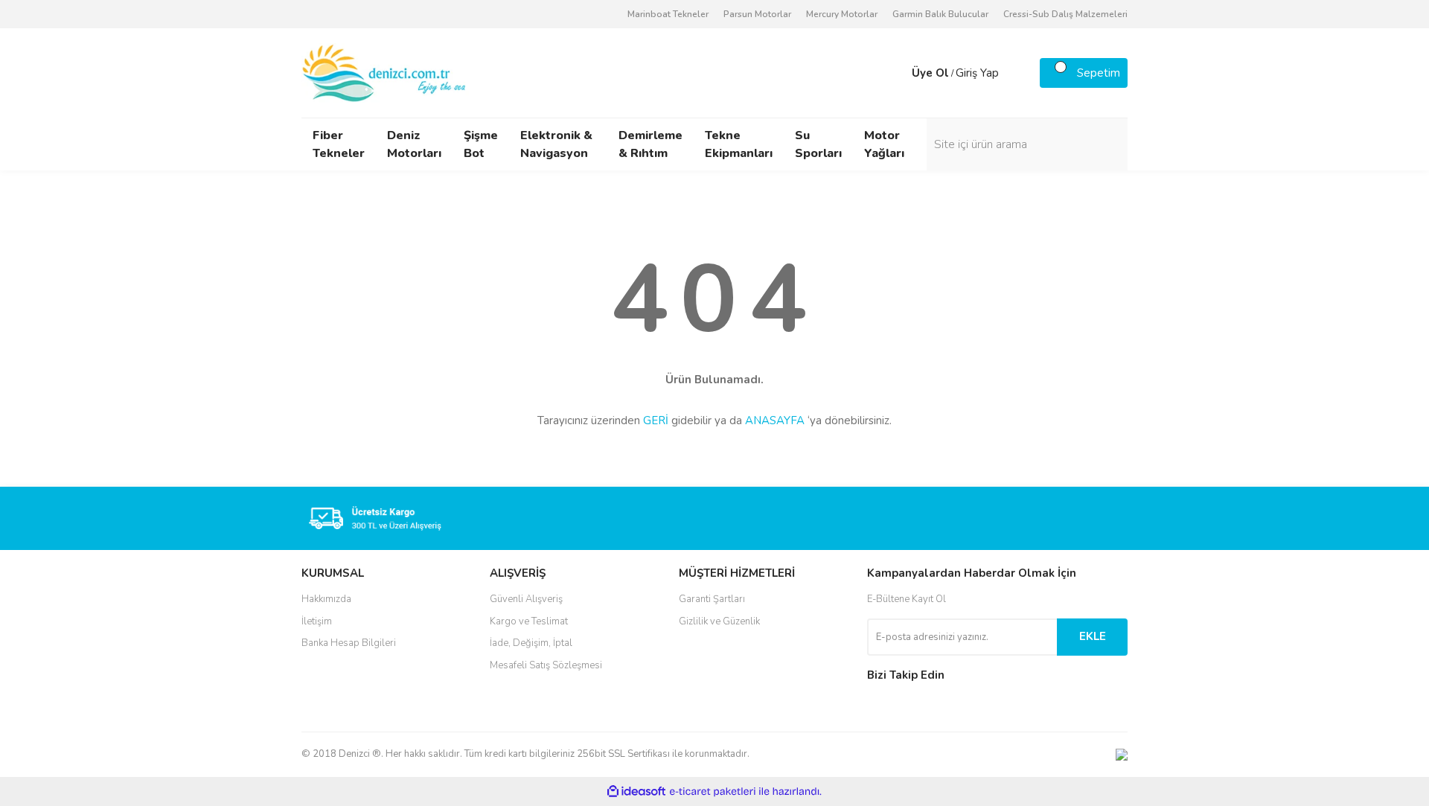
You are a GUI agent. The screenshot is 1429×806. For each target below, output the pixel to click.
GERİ (655, 420)
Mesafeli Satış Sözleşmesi (546, 665)
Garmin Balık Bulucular (940, 14)
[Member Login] (897, 73)
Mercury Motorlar (841, 14)
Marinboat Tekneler (668, 14)
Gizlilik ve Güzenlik (719, 621)
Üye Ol (930, 72)
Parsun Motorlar (757, 14)
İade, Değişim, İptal (531, 643)
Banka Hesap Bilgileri (348, 643)
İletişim (316, 621)
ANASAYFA (775, 420)
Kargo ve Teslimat (529, 621)
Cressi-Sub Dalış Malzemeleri (1065, 14)
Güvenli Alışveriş (526, 599)
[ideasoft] (636, 791)
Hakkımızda (326, 599)
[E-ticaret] (712, 791)
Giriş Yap (977, 72)
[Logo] (385, 72)
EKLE (1092, 636)
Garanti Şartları (712, 599)
